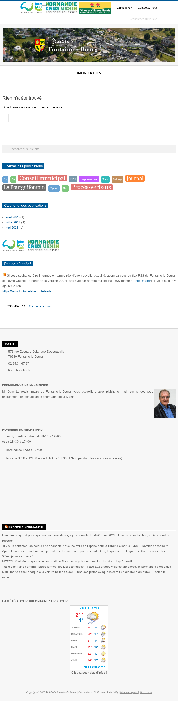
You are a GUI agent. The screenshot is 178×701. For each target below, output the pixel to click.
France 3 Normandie (25, 527)
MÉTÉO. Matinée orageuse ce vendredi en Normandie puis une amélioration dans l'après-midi (67, 561)
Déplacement (89, 179)
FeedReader (142, 280)
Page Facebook (19, 370)
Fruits (105, 179)
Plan (65, 188)
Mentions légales (129, 692)
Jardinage (117, 179)
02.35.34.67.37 (18, 363)
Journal (135, 178)
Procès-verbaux (91, 187)
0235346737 (124, 7)
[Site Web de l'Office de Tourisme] (59, 4)
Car (13, 179)
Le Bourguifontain (24, 187)
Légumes (54, 188)
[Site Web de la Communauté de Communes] (31, 4)
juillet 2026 (13, 222)
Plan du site (146, 692)
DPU (73, 179)
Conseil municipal (43, 178)
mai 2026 (12, 227)
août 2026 (13, 217)
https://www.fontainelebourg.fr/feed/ (26, 291)
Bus (5, 179)
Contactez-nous (148, 7)
